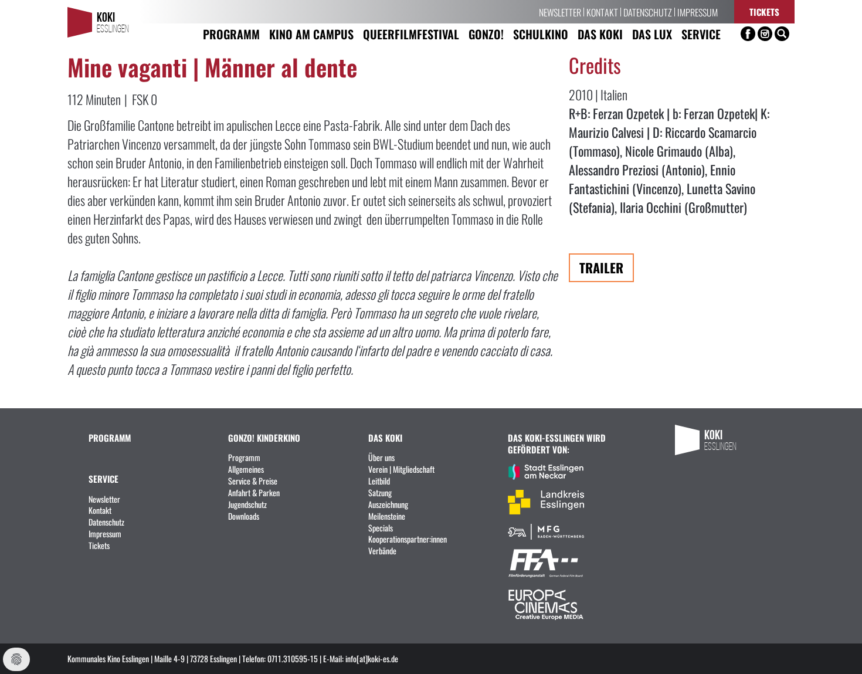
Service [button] (701, 33)
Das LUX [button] (652, 33)
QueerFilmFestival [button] (411, 33)
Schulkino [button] (540, 33)
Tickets (764, 11)
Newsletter (560, 11)
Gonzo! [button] (486, 33)
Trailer (601, 267)
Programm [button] (231, 33)
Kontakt (602, 11)
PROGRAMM (110, 437)
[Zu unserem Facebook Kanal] (748, 33)
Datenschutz (647, 11)
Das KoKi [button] (600, 33)
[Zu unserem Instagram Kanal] (765, 33)
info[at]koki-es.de (371, 658)
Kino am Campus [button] (311, 33)
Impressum (697, 11)
